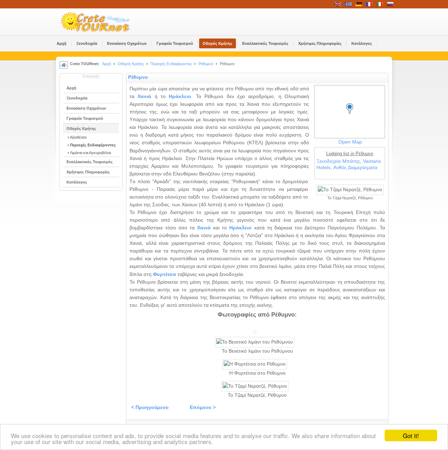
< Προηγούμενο (150, 407)
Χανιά (144, 96)
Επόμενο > (203, 407)
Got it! (411, 435)
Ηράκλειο (180, 96)
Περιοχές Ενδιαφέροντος (171, 64)
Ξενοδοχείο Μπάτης (338, 161)
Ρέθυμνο (205, 64)
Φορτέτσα (164, 274)
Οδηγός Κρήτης (131, 64)
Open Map (350, 142)
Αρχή (106, 64)
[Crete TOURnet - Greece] (103, 21)
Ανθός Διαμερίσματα (355, 167)
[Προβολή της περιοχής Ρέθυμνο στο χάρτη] (351, 115)
